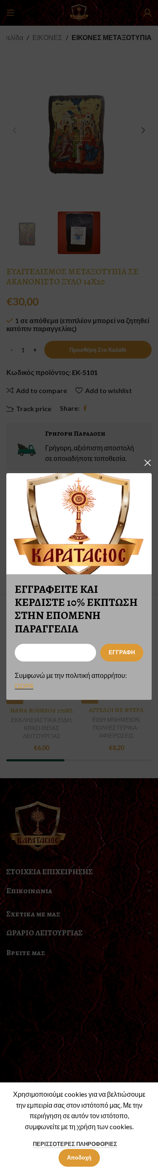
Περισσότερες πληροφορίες (75, 1144)
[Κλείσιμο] (147, 462)
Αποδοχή (79, 1157)
